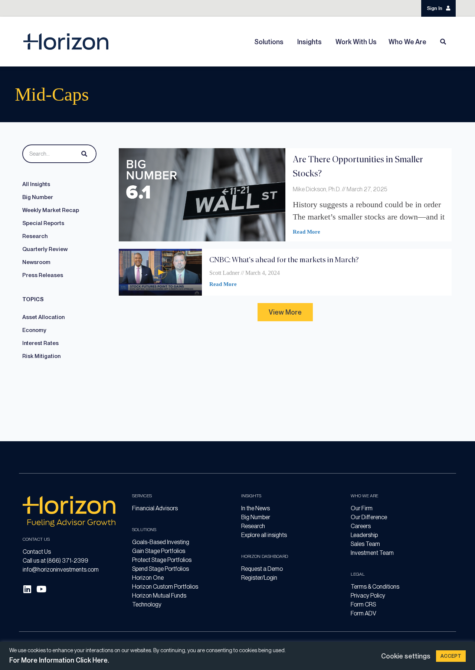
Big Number (37, 197)
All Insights (36, 184)
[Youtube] (41, 589)
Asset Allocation (43, 317)
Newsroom (36, 262)
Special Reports (43, 223)
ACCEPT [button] (450, 656)
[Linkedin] (27, 589)
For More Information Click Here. (59, 660)
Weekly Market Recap (50, 210)
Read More (306, 232)
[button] (285, 312)
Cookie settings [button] (405, 656)
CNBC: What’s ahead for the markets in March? (284, 259)
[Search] (83, 153)
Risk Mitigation (41, 356)
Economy (34, 330)
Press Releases (42, 275)
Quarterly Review (45, 249)
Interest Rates (40, 343)
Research (35, 236)
